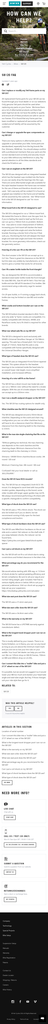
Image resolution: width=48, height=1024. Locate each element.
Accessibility (37, 1019)
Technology (7, 926)
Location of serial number (13, 731)
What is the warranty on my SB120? (17, 749)
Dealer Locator (8, 975)
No (18, 708)
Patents (5, 963)
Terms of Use (24, 1019)
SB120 (23, 64)
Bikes (16, 64)
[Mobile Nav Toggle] (5, 3)
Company (6, 921)
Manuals (24, 42)
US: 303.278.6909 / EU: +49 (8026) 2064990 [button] (20, 844)
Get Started (10, 899)
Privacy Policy (11, 1019)
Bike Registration (9, 958)
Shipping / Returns (10, 980)
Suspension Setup (9, 943)
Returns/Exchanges (24, 48)
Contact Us (7, 971)
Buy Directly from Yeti (24, 55)
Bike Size (24, 45)
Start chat (10, 817)
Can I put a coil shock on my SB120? (17, 769)
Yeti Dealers (24, 52)
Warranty (6, 953)
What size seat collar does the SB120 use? (19, 754)
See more (7, 782)
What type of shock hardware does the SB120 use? (23, 773)
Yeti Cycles (6, 64)
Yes (10, 708)
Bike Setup (7, 935)
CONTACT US (10, 872)
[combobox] (24, 31)
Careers (6, 985)
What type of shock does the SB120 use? (19, 777)
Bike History (7, 990)
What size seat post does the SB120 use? (19, 758)
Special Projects (9, 931)
